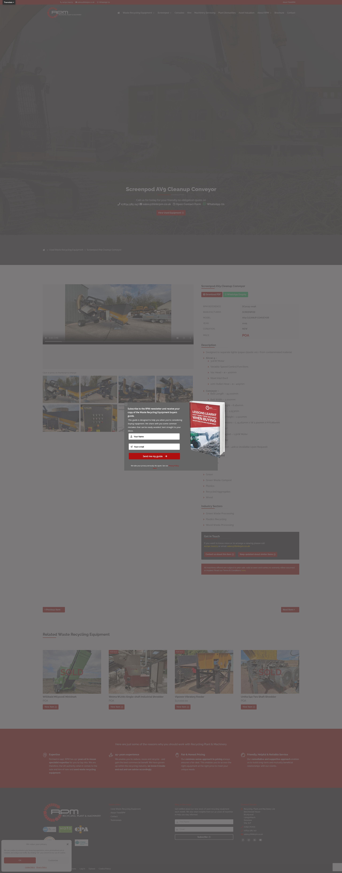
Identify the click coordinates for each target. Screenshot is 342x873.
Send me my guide (153, 456)
